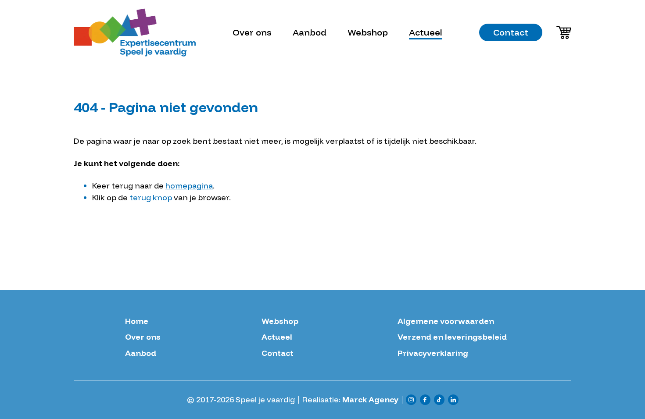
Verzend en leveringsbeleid (452, 337)
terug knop (150, 197)
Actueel (425, 32)
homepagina (189, 186)
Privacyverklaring (433, 353)
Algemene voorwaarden (446, 321)
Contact (510, 32)
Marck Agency (370, 399)
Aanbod (309, 32)
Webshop (368, 32)
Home (136, 321)
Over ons (252, 32)
